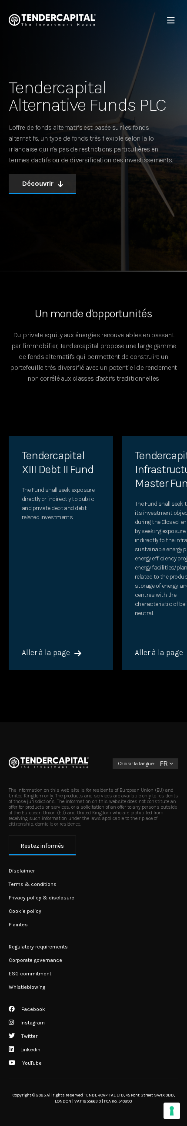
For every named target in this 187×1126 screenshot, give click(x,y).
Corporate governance (35, 960)
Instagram (32, 1023)
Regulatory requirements (38, 947)
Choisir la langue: (136, 764)
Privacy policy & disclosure (41, 898)
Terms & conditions (33, 884)
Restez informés (42, 846)
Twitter (28, 1036)
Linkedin (29, 1050)
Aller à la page (46, 652)
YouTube (31, 1063)
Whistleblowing (27, 987)
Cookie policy (25, 911)
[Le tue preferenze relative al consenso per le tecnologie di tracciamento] (172, 1111)
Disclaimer (22, 871)
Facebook (32, 1009)
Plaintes (18, 925)
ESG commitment (30, 974)
